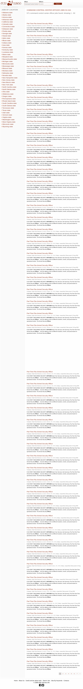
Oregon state (7, 96)
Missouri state (7, 68)
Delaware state (7, 29)
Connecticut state (8, 26)
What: (26, 1)
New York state (7, 85)
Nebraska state (7, 73)
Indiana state (6, 43)
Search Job (46, 680)
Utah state (6, 113)
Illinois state (6, 40)
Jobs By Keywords (56, 680)
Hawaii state (6, 36)
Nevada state (7, 75)
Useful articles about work (34, 680)
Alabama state (7, 12)
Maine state (6, 54)
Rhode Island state (9, 101)
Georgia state (7, 33)
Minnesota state (8, 64)
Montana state (7, 71)
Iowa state (6, 45)
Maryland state (7, 57)
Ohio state (6, 92)
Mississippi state (8, 66)
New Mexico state (8, 82)
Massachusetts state (9, 59)
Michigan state (7, 61)
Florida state (6, 31)
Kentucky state (7, 50)
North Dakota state (8, 89)
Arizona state (7, 17)
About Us (21, 680)
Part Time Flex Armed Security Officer (40, 23)
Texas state (6, 110)
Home (16, 680)
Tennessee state (8, 108)
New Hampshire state (9, 78)
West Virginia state (8, 122)
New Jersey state (8, 80)
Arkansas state (7, 19)
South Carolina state (9, 103)
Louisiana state (7, 52)
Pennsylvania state (9, 99)
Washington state (8, 119)
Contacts (66, 680)
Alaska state (6, 15)
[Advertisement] (46, 17)
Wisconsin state (7, 124)
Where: (41, 1)
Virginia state (6, 117)
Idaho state (6, 38)
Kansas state (7, 47)
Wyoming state (7, 126)
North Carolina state (9, 87)
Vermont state (7, 115)
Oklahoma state (7, 94)
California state (7, 22)
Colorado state (7, 24)
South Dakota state (9, 105)
